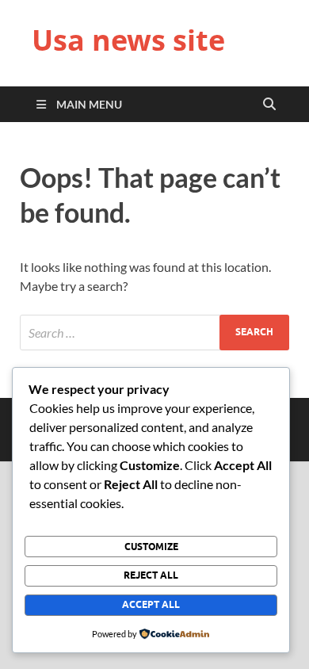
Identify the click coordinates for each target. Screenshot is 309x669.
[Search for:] (154, 332)
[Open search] (269, 104)
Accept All (151, 604)
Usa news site (128, 40)
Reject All (151, 575)
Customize (151, 546)
